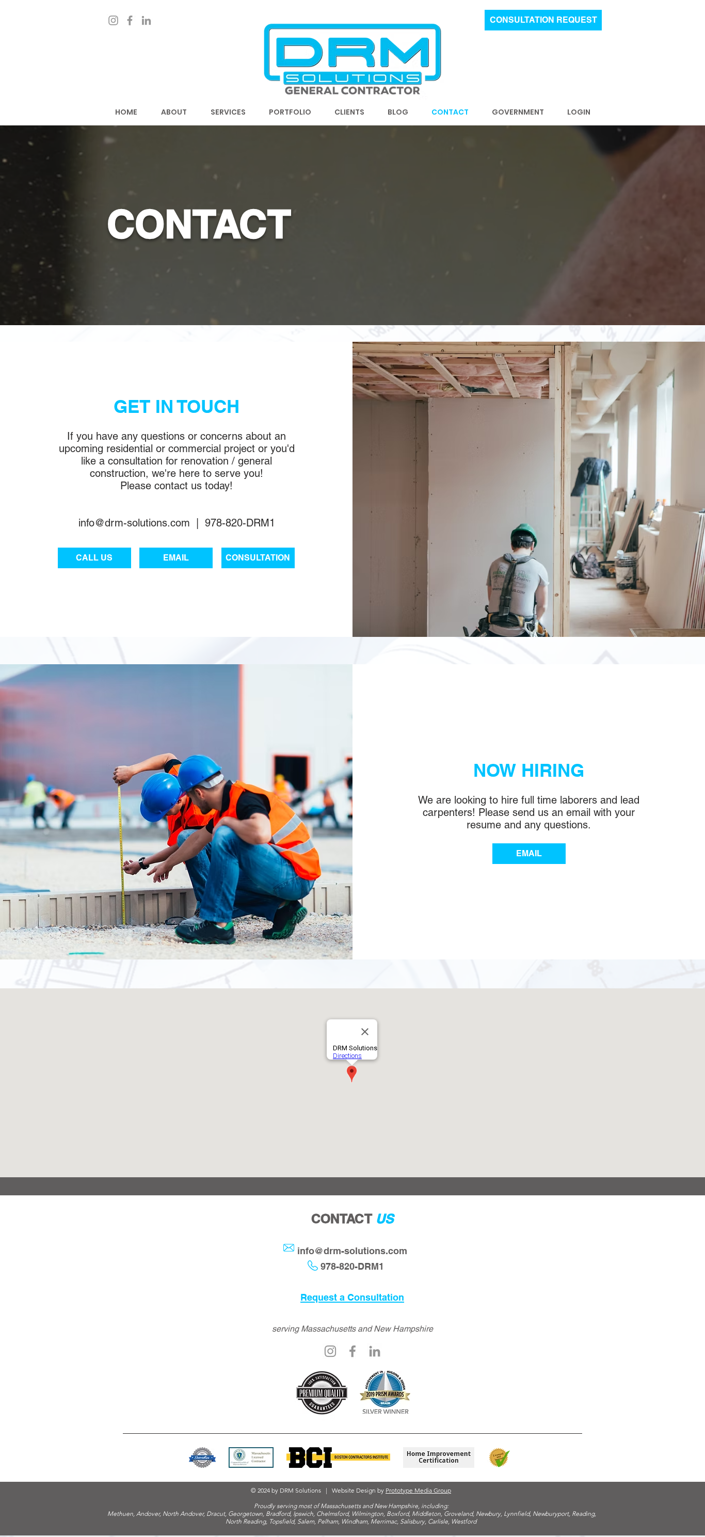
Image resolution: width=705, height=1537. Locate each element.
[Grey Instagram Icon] (330, 1351)
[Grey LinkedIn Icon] (146, 20)
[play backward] (202, 1457)
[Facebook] (129, 20)
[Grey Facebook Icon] (352, 1351)
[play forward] (503, 1457)
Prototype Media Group (418, 1490)
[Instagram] (113, 20)
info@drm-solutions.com (134, 523)
